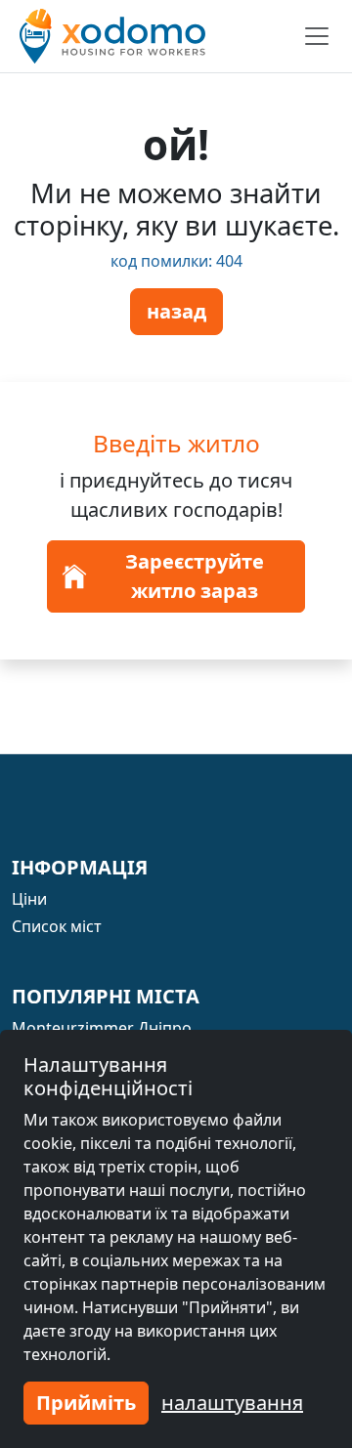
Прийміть (86, 1402)
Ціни (29, 899)
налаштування (232, 1402)
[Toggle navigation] (316, 36)
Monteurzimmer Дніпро (102, 1028)
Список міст (57, 926)
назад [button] (176, 311)
